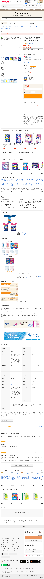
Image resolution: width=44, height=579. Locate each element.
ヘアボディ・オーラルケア (5, 540)
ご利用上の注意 (31, 568)
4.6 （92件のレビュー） (30, 43)
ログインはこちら (26, 62)
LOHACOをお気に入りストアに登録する (34, 555)
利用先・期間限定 (29, 57)
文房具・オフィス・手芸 (16, 546)
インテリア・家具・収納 (5, 548)
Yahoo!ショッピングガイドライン (6, 576)
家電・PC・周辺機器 (15, 548)
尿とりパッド (34, 26)
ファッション (14, 544)
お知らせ (2, 568)
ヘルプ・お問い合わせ (33, 540)
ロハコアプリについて (11, 561)
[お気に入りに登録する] (20, 55)
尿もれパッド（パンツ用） (6, 28)
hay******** (3, 431)
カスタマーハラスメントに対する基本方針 (21, 568)
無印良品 (13, 550)
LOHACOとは (7, 568)
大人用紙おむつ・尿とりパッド (25, 26)
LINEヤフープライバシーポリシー (13, 575)
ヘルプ (41, 3)
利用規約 (32, 575)
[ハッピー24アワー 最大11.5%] (22, 10)
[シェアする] (17, 55)
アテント (28, 41)
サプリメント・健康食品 (5, 542)
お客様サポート (12, 568)
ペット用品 (3, 544)
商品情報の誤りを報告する (7, 420)
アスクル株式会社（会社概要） (6, 572)
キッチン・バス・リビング (16, 538)
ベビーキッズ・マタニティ (16, 540)
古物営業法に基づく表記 (14, 571)
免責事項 (35, 575)
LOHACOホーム (4, 26)
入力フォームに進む (33, 551)
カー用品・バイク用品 (4, 550)
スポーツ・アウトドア (4, 546)
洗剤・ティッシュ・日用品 (5, 538)
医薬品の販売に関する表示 (23, 571)
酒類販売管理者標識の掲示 (5, 571)
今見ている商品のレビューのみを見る (22, 465)
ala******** (3, 454)
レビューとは (40, 426)
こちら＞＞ (24, 232)
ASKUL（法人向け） (31, 571)
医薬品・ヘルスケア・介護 (13, 26)
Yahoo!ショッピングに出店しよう (34, 3)
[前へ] (2, 46)
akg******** (3, 442)
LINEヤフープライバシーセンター (24, 575)
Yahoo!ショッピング (4, 575)
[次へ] (20, 46)
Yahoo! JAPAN (24, 3)
